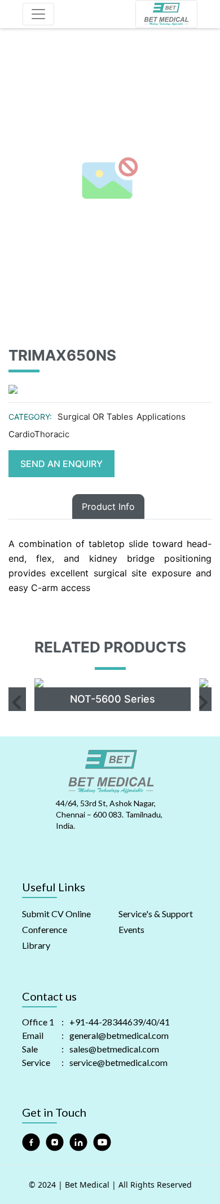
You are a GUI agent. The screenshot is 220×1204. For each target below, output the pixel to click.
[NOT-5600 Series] (107, 682)
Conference (44, 929)
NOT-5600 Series (107, 699)
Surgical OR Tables (95, 416)
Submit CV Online (56, 913)
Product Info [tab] (108, 506)
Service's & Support (155, 913)
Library (36, 945)
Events (131, 929)
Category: (30, 416)
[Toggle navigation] (38, 14)
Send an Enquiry (61, 463)
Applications (161, 416)
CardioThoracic (38, 434)
